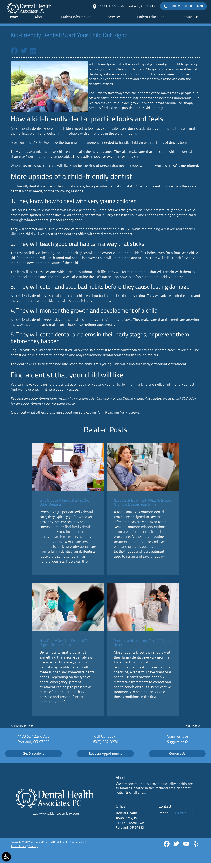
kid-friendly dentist (106, 64)
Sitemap (33, 846)
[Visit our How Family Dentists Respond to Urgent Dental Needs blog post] (68, 607)
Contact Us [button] (189, 17)
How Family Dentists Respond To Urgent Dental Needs (64, 642)
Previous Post (23, 726)
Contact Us (177, 754)
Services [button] (114, 17)
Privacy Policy (18, 846)
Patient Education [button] (151, 17)
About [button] (40, 17)
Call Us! (187, 6)
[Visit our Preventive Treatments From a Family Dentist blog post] (143, 607)
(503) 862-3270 (184, 398)
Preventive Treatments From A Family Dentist (142, 642)
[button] (6, 856)
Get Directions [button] (33, 754)
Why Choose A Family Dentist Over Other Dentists (65, 502)
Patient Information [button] (76, 17)
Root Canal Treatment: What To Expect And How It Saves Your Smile (142, 502)
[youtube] (186, 845)
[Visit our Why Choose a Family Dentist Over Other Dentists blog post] (68, 467)
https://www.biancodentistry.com (85, 398)
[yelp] (196, 845)
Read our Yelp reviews (122, 412)
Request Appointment (105, 754)
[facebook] (167, 845)
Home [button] (13, 17)
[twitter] (176, 845)
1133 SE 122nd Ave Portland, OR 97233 (127, 6)
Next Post (190, 726)
